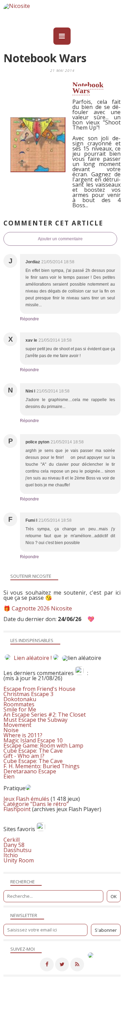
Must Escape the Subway (35, 720)
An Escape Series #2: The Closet (44, 714)
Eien (8, 776)
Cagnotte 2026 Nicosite (42, 608)
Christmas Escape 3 (28, 694)
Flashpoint (17, 809)
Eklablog (109, 992)
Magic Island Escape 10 (33, 740)
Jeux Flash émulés (26, 799)
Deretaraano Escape (29, 771)
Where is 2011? (22, 735)
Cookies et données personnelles (37, 1012)
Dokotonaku (19, 699)
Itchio (10, 855)
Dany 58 (13, 845)
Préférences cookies (97, 1012)
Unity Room (18, 860)
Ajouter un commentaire (60, 238)
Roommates (18, 704)
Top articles (18, 1006)
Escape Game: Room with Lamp (43, 745)
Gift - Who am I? (23, 756)
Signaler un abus (75, 1006)
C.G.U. (106, 1006)
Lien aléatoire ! (33, 658)
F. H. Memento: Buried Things (41, 766)
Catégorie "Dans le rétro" (36, 804)
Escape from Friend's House (39, 689)
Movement (17, 725)
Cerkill (11, 839)
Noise (11, 730)
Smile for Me (19, 709)
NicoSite (53, 1001)
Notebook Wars (87, 87)
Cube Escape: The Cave (33, 750)
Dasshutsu (17, 850)
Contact (44, 1006)
